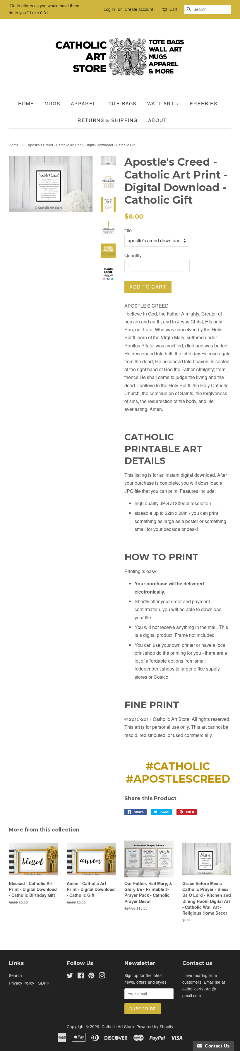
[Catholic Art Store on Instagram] (102, 976)
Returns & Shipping (108, 120)
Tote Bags (122, 103)
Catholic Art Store (118, 1026)
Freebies (203, 103)
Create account (139, 9)
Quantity (133, 255)
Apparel (83, 103)
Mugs (52, 103)
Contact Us (216, 1045)
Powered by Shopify (154, 1026)
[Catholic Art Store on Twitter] (70, 976)
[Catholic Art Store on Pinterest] (91, 976)
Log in (109, 9)
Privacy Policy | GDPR (29, 983)
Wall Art (161, 103)
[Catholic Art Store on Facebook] (80, 976)
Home (26, 103)
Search (15, 975)
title (128, 230)
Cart (173, 9)
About (157, 120)
